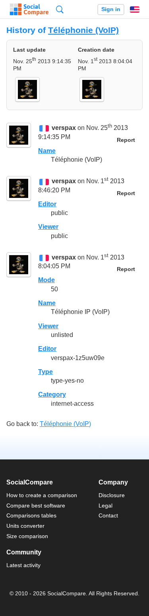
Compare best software (35, 505)
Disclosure (112, 495)
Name (47, 150)
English (134, 9)
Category (52, 394)
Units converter (25, 526)
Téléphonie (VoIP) (83, 30)
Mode (46, 280)
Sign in (110, 9)
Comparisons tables (31, 515)
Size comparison (27, 536)
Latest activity (23, 565)
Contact (108, 515)
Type (45, 371)
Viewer (48, 226)
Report (126, 140)
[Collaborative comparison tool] (29, 9)
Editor (47, 204)
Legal (105, 505)
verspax (64, 128)
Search (60, 9)
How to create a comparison (41, 495)
